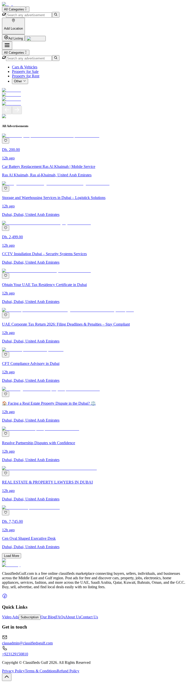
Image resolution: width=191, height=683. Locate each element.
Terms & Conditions (41, 671)
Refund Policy (68, 671)
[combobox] (15, 9)
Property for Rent (25, 76)
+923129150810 (15, 654)
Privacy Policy (13, 671)
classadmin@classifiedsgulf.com (27, 643)
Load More (11, 556)
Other (18, 81)
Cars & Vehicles (24, 67)
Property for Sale (25, 71)
